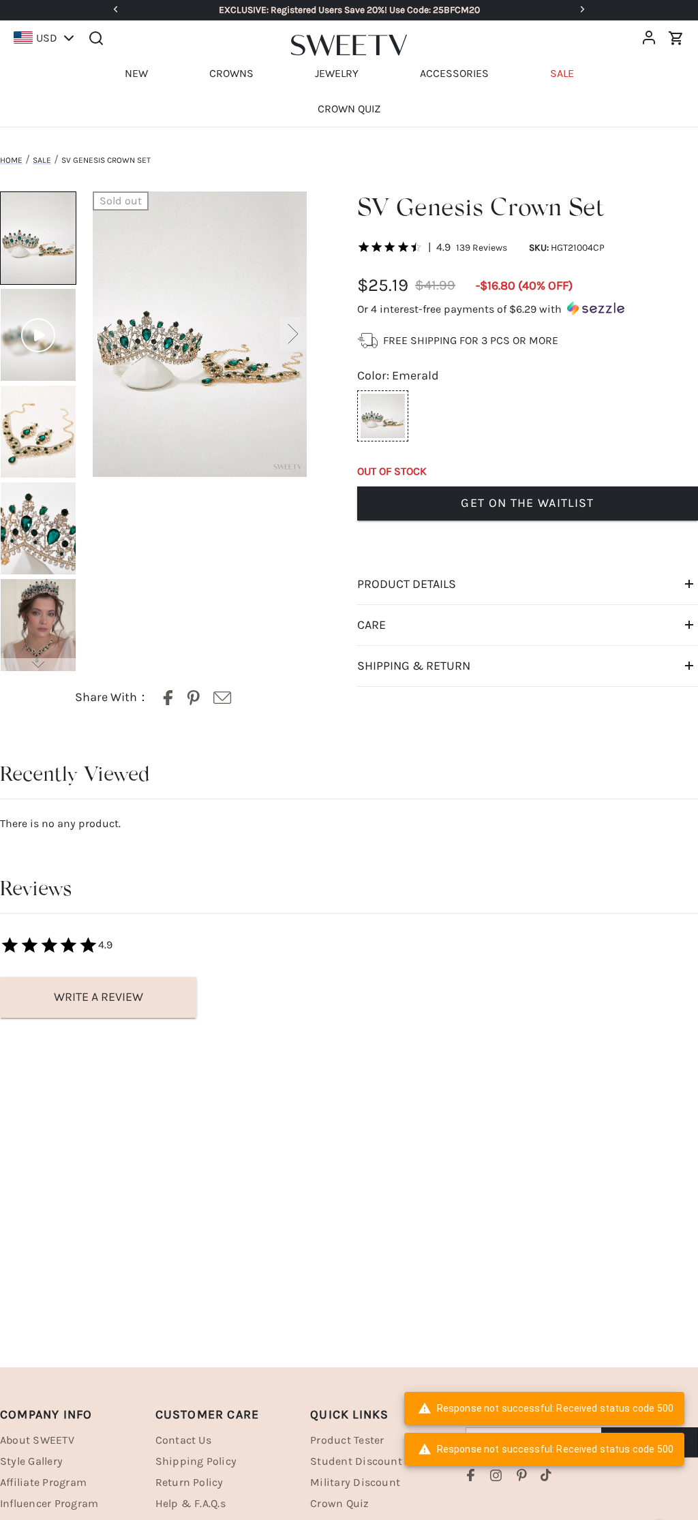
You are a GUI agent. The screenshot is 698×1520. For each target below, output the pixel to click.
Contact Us (183, 1439)
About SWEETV (37, 1439)
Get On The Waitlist (527, 502)
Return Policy (189, 1482)
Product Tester (347, 1439)
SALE (562, 73)
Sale (42, 160)
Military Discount (355, 1482)
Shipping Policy (196, 1461)
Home (11, 160)
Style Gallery (31, 1461)
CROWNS (231, 73)
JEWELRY (337, 73)
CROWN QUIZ (349, 108)
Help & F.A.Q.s (190, 1503)
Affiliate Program (43, 1482)
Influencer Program (49, 1503)
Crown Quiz (339, 1503)
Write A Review (98, 996)
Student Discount (356, 1461)
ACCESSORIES (454, 73)
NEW (136, 73)
